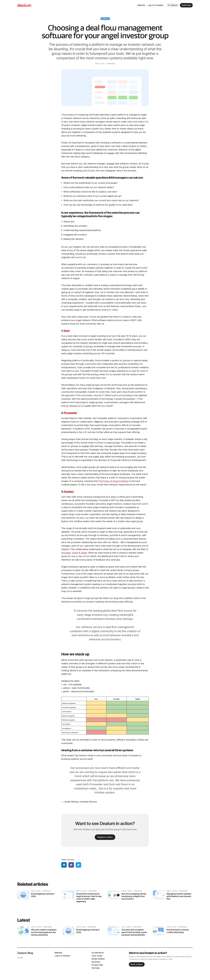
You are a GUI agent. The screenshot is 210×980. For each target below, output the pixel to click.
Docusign (66, 552)
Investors (105, 19)
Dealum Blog (25, 953)
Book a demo (137, 964)
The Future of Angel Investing (113, 481)
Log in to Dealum (155, 5)
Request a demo (105, 837)
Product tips (97, 965)
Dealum (69, 491)
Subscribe (186, 5)
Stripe (75, 552)
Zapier (84, 552)
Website (141, 5)
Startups (96, 968)
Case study (97, 956)
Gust (66, 330)
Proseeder (70, 412)
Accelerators (98, 952)
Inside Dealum (98, 959)
